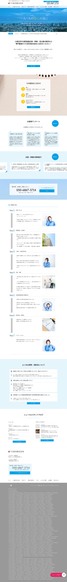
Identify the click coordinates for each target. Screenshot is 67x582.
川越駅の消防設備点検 (28, 573)
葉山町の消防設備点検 (12, 535)
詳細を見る (33, 107)
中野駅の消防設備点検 (51, 567)
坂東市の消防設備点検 (26, 517)
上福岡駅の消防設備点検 (20, 574)
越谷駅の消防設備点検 (41, 576)
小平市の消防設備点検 (28, 529)
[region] (33, 18)
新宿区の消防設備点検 (34, 523)
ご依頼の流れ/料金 (16, 6)
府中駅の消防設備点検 (12, 561)
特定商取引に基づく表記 (41, 485)
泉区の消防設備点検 (26, 538)
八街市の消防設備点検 (12, 554)
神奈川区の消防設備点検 (26, 539)
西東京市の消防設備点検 (34, 526)
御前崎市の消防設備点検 (20, 494)
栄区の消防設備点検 (33, 538)
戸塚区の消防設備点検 (19, 538)
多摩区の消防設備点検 (26, 536)
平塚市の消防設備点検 (41, 532)
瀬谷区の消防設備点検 (47, 536)
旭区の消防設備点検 (33, 539)
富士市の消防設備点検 (28, 494)
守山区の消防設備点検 (48, 495)
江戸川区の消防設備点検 (48, 551)
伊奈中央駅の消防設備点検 (12, 573)
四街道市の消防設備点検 (19, 555)
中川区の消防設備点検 (19, 497)
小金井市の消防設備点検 (50, 529)
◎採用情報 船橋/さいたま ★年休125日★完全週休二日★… (18, 430)
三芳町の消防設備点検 (41, 545)
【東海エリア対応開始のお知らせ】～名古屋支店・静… (18, 425)
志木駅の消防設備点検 (36, 574)
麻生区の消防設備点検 (40, 536)
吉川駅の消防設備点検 (51, 577)
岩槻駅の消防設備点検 (49, 570)
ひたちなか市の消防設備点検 (20, 513)
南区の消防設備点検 (53, 538)
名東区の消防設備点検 (12, 497)
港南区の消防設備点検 (40, 538)
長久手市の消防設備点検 (34, 498)
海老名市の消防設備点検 (34, 532)
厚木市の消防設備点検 (26, 532)
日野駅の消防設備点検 (52, 564)
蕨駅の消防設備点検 (12, 576)
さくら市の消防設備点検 (41, 510)
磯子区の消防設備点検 (55, 536)
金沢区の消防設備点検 (12, 538)
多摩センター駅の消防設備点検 (21, 564)
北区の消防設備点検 (33, 542)
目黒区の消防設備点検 (19, 523)
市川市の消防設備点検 (41, 519)
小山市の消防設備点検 (34, 510)
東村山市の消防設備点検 (12, 529)
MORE (56, 33)
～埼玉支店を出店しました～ (13, 434)
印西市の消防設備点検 (50, 555)
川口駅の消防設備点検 (26, 576)
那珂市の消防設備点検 (49, 510)
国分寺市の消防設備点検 (42, 529)
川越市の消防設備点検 (12, 545)
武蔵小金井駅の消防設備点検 (43, 567)
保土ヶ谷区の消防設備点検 (47, 539)
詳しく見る (33, 66)
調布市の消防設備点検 (12, 523)
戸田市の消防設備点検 (12, 548)
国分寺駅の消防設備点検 (34, 567)
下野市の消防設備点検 (12, 510)
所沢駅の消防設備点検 (42, 573)
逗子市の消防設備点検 (26, 535)
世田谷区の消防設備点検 (41, 523)
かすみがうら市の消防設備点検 (42, 514)
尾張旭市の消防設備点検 (28, 504)
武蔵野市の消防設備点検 (20, 529)
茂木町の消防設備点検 (50, 507)
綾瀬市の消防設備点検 (49, 532)
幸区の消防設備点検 (12, 536)
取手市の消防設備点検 (26, 519)
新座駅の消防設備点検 (43, 574)
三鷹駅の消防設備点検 (27, 567)
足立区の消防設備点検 (12, 532)
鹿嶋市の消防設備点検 (34, 514)
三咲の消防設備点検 (41, 558)
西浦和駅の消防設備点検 (41, 570)
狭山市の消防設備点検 (34, 545)
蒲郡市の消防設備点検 (43, 504)
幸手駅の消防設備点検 (19, 577)
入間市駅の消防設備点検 (12, 574)
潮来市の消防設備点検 (51, 514)
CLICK (47, 190)
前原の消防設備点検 (12, 558)
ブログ (37, 6)
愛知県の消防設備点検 (26, 497)
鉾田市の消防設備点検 (35, 513)
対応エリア (24, 6)
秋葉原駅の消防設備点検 (12, 564)
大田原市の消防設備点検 (34, 507)
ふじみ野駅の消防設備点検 (28, 574)
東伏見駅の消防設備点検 (44, 564)
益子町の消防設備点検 (26, 507)
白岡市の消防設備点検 (41, 548)
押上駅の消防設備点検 (29, 564)
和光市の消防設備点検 (26, 548)
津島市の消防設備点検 (26, 501)
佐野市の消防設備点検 (19, 510)
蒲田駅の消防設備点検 (34, 561)
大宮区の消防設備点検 (12, 542)
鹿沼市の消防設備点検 (19, 507)
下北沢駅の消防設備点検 (48, 561)
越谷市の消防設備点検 (34, 548)
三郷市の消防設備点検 (26, 551)
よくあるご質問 (43, 6)
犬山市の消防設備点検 (42, 498)
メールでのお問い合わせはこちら (20, 472)
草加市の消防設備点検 (19, 551)
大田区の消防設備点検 (26, 523)
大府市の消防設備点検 (27, 498)
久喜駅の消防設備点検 (12, 577)
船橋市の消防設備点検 (48, 519)
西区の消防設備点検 (12, 539)
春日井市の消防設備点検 (12, 498)
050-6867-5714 (53, 3)
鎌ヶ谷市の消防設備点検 (35, 555)
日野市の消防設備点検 (41, 526)
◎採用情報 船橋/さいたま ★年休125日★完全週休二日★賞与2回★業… (34, 33)
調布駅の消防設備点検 (19, 561)
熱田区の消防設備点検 (12, 495)
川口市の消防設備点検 (19, 548)
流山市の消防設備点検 (49, 554)
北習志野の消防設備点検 (18, 558)
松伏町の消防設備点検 (12, 551)
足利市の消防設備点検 (26, 510)
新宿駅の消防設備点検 (41, 561)
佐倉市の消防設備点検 (12, 555)
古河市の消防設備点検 (19, 517)
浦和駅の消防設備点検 (19, 570)
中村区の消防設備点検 (34, 495)
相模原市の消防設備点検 (48, 535)
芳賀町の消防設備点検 (12, 507)
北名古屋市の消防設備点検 (20, 504)
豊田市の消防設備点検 (41, 497)
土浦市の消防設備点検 (12, 514)
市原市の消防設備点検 (34, 519)
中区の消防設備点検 (46, 538)
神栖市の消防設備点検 (26, 514)
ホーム (9, 6)
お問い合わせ (56, 6)
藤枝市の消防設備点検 (35, 494)
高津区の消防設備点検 (18, 536)
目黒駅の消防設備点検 (26, 561)
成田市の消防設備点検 (34, 517)
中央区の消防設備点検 (49, 523)
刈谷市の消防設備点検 (48, 501)
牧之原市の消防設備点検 (12, 494)
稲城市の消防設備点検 (26, 526)
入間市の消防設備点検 (48, 545)
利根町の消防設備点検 (54, 516)
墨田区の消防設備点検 (19, 526)
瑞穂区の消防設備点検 (19, 495)
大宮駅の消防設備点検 (34, 570)
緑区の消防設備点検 (40, 539)
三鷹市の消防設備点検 (35, 529)
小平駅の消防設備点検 (20, 567)
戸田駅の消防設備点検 (18, 576)
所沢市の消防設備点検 (26, 545)
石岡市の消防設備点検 (19, 514)
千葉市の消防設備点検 (43, 555)
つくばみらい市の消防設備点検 (23, 516)
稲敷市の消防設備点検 (12, 517)
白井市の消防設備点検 (19, 557)
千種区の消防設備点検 (26, 495)
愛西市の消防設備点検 (34, 501)
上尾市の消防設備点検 (19, 545)
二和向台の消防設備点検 (48, 558)
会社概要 (50, 6)
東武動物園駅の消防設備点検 (27, 577)
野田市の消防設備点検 (41, 554)
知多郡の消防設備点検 (20, 498)
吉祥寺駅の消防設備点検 (12, 567)
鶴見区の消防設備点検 (18, 539)
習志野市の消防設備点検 (48, 520)
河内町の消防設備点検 (31, 516)
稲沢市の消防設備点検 (19, 501)
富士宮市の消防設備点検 (49, 494)
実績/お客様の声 (31, 6)
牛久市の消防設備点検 (39, 516)
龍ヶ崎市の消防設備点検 (46, 516)
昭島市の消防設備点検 (49, 526)
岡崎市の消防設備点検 (34, 497)
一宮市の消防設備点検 (50, 504)
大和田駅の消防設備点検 (26, 570)
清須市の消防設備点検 (12, 504)
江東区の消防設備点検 (41, 551)
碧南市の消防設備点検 (35, 504)
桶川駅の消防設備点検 (20, 573)
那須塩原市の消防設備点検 (42, 507)
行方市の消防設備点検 (50, 513)
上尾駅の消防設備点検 (35, 573)
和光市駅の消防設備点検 (33, 576)
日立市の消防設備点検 (28, 513)
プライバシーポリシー (34, 485)
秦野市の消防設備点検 (19, 532)
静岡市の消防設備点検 (42, 494)
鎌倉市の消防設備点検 (19, 535)
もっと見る (33, 403)
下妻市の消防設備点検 (12, 519)
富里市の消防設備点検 (19, 519)
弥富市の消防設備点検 (12, 501)
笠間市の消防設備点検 (12, 513)
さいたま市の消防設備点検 (54, 542)
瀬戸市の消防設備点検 (49, 498)
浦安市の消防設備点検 (27, 554)
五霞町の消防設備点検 (43, 513)
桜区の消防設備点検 (19, 542)
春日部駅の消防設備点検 (35, 577)
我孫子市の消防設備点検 (19, 554)
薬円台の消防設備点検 (34, 558)
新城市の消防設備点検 (41, 501)
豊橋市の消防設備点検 (48, 497)
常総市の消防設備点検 (41, 517)
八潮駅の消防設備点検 (43, 577)
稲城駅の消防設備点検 (37, 564)
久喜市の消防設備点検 (48, 548)
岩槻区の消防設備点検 (26, 542)
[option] (36, 33)
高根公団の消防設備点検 (26, 558)
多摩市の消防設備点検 (12, 526)
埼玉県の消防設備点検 (34, 551)
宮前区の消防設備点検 (34, 535)
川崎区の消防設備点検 (33, 536)
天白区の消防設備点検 (41, 495)
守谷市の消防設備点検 (48, 517)
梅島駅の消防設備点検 (12, 570)
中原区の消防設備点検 (41, 535)
